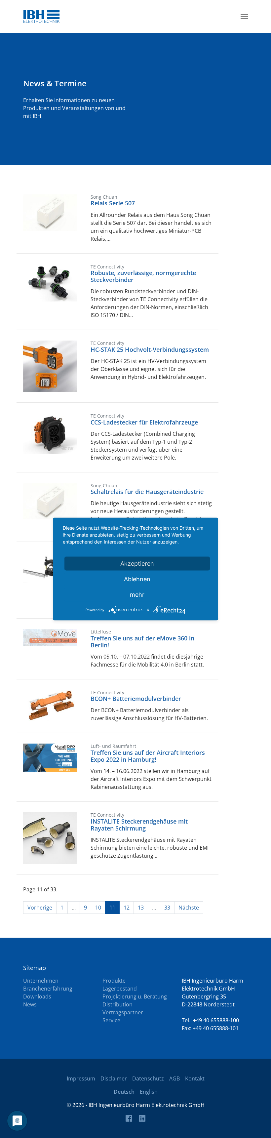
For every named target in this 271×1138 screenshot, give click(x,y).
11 (112, 907)
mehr (137, 594)
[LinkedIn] (142, 1118)
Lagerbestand (119, 988)
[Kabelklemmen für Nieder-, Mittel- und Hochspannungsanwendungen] (50, 567)
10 (98, 907)
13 (141, 907)
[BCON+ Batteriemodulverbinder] (50, 705)
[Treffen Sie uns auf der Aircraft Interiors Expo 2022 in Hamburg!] (50, 757)
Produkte (114, 980)
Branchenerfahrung (47, 988)
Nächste (188, 907)
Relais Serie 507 (113, 203)
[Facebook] (129, 1118)
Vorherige (39, 907)
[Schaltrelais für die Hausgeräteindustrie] (50, 500)
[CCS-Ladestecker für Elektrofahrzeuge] (50, 433)
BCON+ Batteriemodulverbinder (136, 699)
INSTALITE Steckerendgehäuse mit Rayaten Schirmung (139, 824)
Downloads (37, 996)
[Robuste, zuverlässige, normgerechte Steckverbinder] (50, 282)
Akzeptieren (137, 563)
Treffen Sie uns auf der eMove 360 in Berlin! (142, 641)
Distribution (117, 1004)
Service (111, 1020)
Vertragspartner (122, 1012)
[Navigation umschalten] (244, 16)
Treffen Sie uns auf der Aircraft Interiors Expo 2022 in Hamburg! (148, 756)
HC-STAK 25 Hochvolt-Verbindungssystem (150, 349)
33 (167, 907)
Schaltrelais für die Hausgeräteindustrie (147, 492)
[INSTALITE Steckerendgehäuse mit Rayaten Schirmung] (50, 837)
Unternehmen (40, 980)
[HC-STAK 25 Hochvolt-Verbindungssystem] (50, 365)
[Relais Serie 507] (50, 212)
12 (127, 907)
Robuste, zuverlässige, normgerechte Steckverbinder (143, 276)
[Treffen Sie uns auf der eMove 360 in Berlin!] (50, 637)
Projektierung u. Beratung (134, 996)
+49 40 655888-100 (216, 1020)
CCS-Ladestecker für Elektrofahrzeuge (144, 422)
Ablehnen (137, 579)
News (30, 1004)
